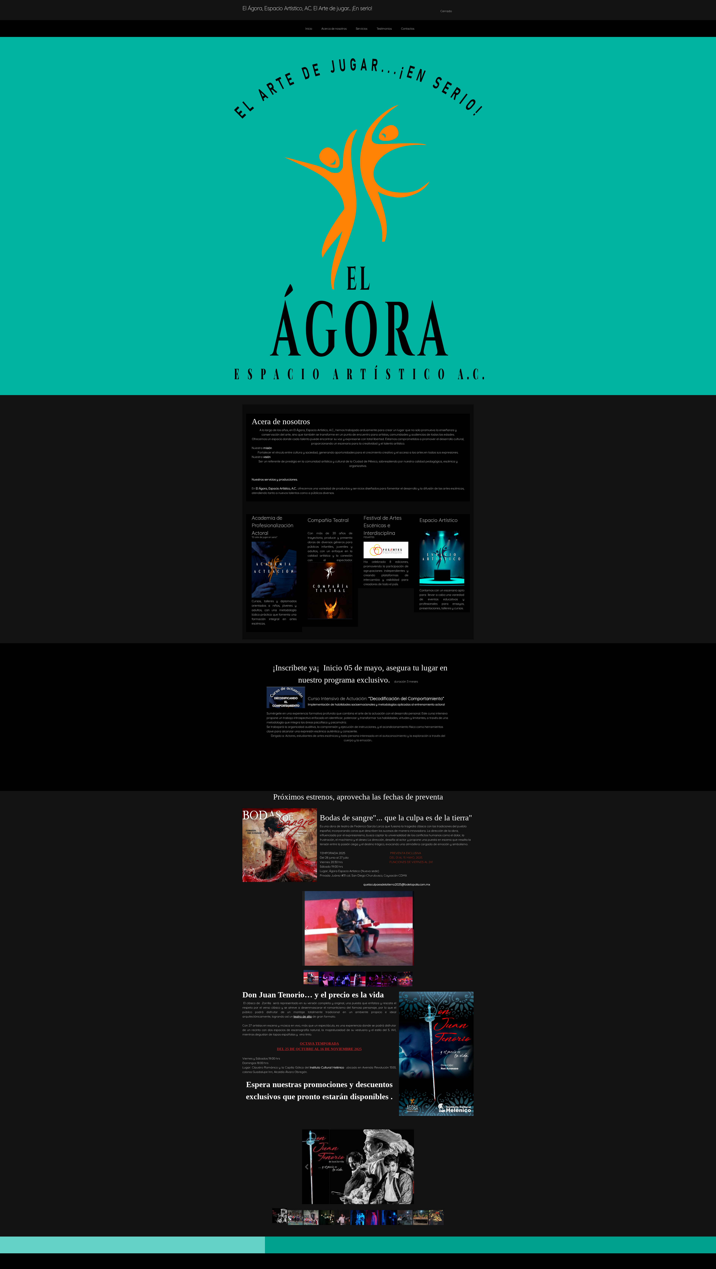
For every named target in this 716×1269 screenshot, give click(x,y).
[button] (358, 929)
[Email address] (409, 11)
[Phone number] (400, 11)
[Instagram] (427, 11)
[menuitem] (308, 30)
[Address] (418, 11)
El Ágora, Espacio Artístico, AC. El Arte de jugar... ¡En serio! (307, 8)
